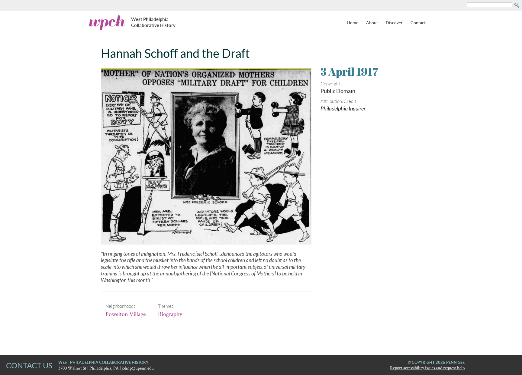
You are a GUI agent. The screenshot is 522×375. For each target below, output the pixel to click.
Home (352, 22)
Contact (418, 22)
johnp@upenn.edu (138, 368)
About (372, 22)
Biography (170, 314)
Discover (394, 22)
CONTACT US (29, 365)
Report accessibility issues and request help (427, 367)
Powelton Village (125, 314)
